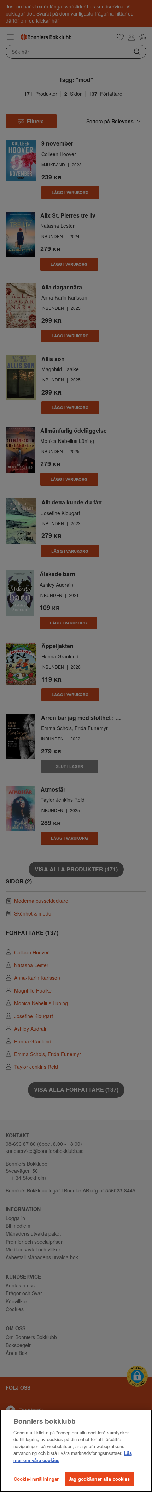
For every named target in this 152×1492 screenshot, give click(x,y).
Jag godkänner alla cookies (99, 1478)
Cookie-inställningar (36, 1478)
